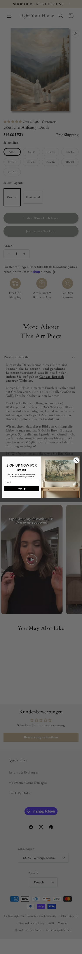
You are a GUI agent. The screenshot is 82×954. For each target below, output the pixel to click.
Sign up (21, 488)
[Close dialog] (76, 460)
